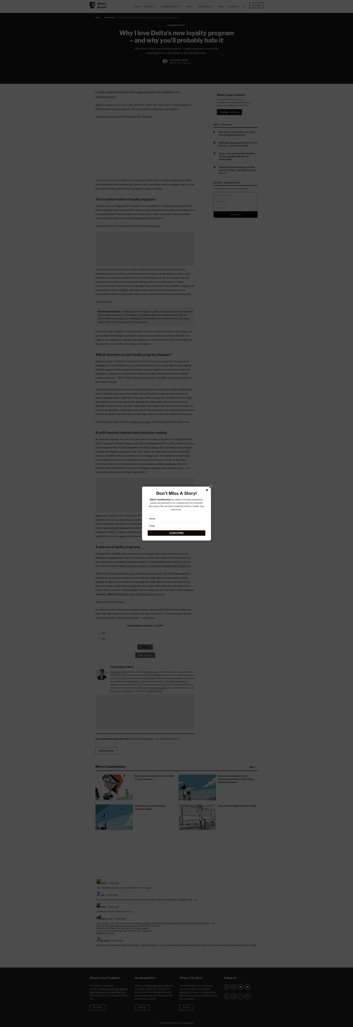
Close (211, 487)
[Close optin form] (207, 490)
